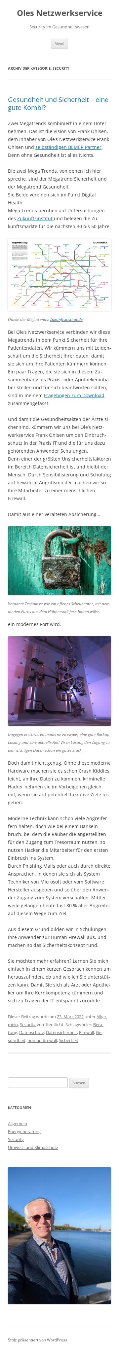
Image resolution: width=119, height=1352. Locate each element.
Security (28, 1024)
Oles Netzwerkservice (59, 13)
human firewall (42, 1040)
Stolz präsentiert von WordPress (37, 1340)
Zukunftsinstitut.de (66, 319)
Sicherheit (68, 1040)
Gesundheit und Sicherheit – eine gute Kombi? (58, 103)
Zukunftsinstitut (35, 218)
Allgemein (17, 1124)
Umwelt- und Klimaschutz (33, 1147)
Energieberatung (24, 1131)
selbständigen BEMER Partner (68, 147)
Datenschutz (31, 1032)
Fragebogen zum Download (74, 395)
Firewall (86, 1032)
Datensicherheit (61, 1032)
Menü (59, 43)
